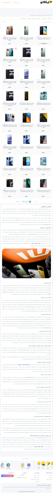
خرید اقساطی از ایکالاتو (35, 479)
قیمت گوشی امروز (36, 243)
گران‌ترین (34, 18)
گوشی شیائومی (33, 15)
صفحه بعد (18, 201)
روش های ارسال (36, 477)
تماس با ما (50, 477)
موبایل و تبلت (47, 15)
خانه (51, 15)
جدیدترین (50, 18)
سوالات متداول (49, 479)
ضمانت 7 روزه (36, 475)
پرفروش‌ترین (23, 18)
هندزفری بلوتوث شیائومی (24, 364)
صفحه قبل (35, 201)
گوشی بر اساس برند (40, 15)
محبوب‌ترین (29, 18)
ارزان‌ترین (38, 18)
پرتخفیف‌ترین (44, 18)
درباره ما (50, 475)
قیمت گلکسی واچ (39, 447)
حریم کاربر (37, 481)
